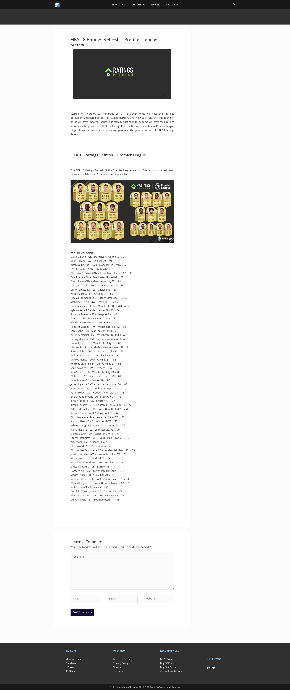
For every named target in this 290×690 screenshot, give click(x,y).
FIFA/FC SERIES (119, 4)
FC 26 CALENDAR (170, 4)
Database (71, 663)
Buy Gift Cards (168, 667)
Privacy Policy (120, 663)
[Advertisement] (145, 16)
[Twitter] (213, 667)
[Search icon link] (234, 5)
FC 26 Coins (166, 659)
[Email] (208, 667)
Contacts (118, 671)
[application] (127, 5)
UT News (71, 667)
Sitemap (117, 667)
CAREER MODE (138, 4)
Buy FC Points (168, 663)
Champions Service (171, 671)
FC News (70, 671)
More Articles (73, 659)
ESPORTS (155, 4)
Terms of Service (122, 659)
